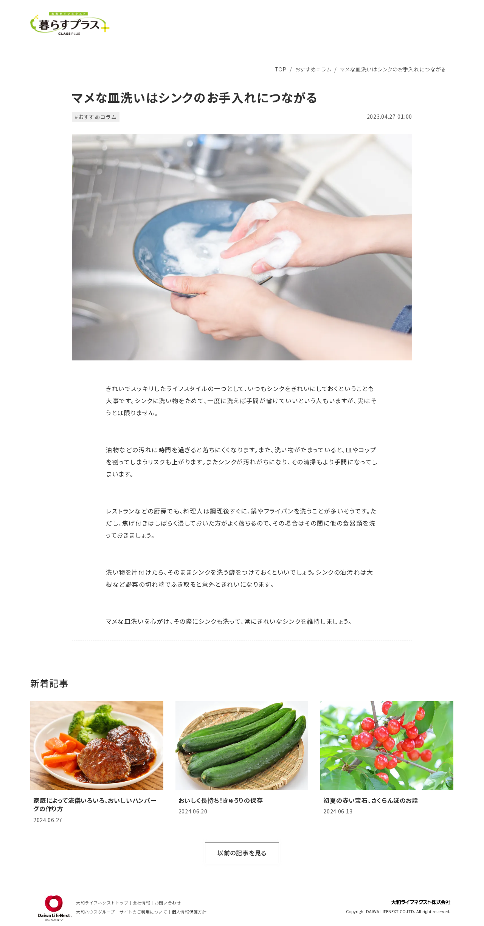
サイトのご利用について (143, 912)
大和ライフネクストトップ (102, 903)
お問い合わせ (168, 903)
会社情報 (141, 903)
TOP (281, 69)
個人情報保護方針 (189, 912)
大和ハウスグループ (95, 912)
